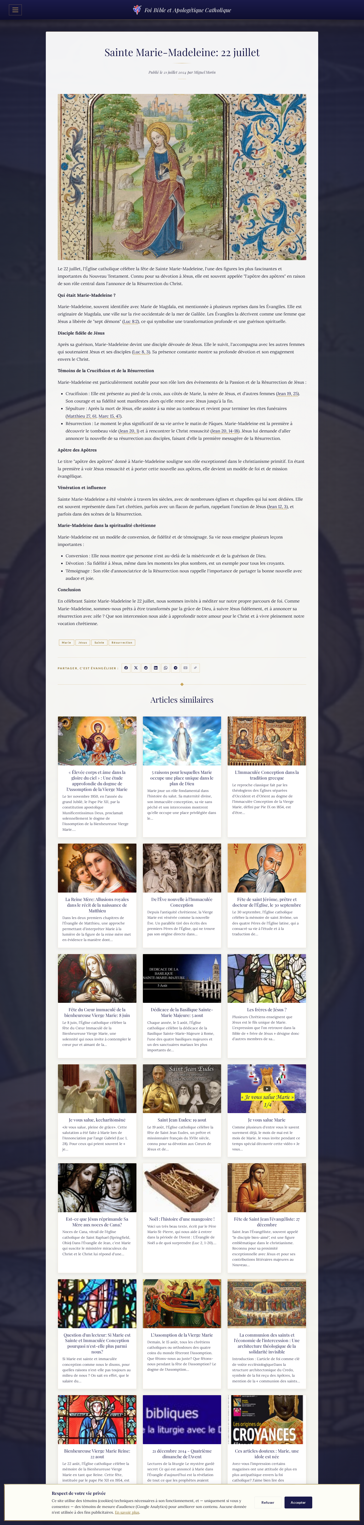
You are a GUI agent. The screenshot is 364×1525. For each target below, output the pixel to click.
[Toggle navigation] (15, 9)
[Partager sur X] (135, 668)
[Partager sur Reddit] (145, 668)
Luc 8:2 (131, 321)
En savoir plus (127, 1512)
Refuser (267, 1502)
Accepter (298, 1502)
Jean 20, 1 (129, 431)
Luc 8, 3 (141, 352)
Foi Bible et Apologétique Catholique (188, 10)
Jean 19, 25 (287, 393)
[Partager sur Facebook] (126, 668)
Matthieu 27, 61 (81, 416)
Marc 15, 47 (109, 416)
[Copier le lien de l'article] (195, 668)
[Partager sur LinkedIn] (155, 668)
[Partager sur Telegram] (175, 668)
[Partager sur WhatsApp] (165, 668)
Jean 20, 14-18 (225, 431)
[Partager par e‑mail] (185, 668)
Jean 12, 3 (277, 506)
